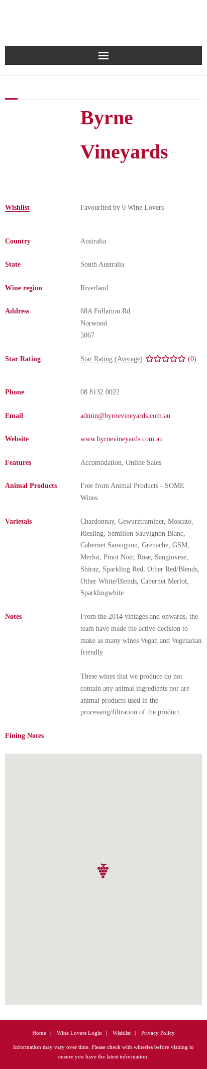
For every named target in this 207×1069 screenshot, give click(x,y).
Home (39, 1033)
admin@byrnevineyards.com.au (125, 416)
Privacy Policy (158, 1033)
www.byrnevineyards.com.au (121, 439)
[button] (103, 871)
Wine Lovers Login (79, 1033)
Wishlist (122, 1033)
